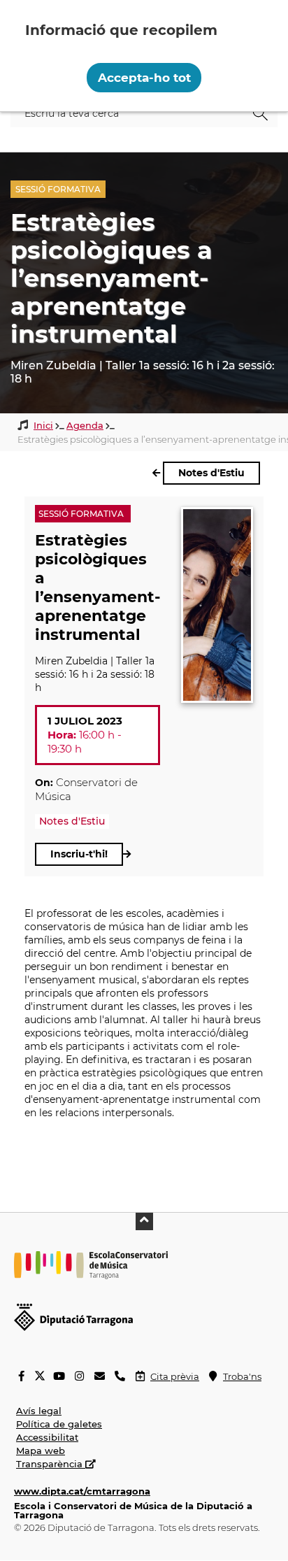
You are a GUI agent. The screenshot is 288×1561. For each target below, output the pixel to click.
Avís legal (39, 1410)
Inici (43, 425)
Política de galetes (59, 1424)
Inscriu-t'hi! (79, 854)
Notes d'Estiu (211, 472)
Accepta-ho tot (144, 78)
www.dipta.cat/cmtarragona (82, 1491)
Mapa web (40, 1450)
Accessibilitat (47, 1437)
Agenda (84, 425)
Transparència (50, 1463)
